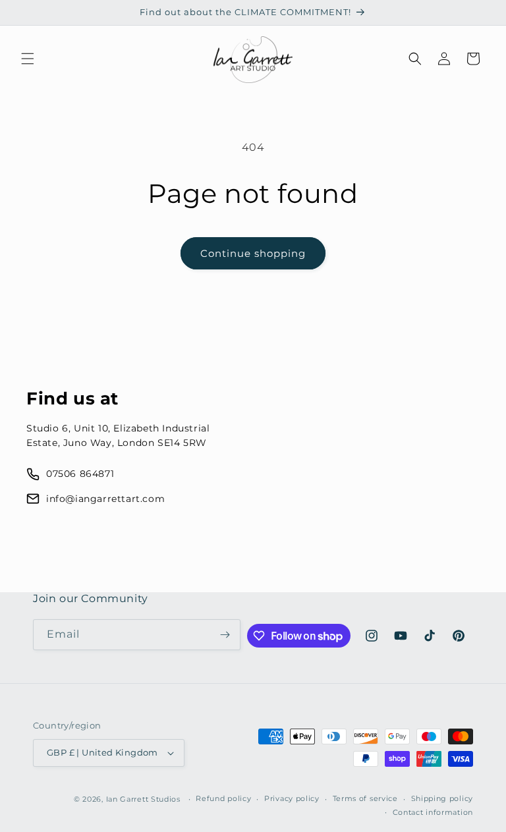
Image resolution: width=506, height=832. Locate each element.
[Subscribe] (225, 634)
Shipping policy (442, 798)
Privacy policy (292, 798)
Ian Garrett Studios (143, 799)
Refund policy (223, 798)
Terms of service (365, 798)
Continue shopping (253, 253)
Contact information (433, 812)
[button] (27, 58)
